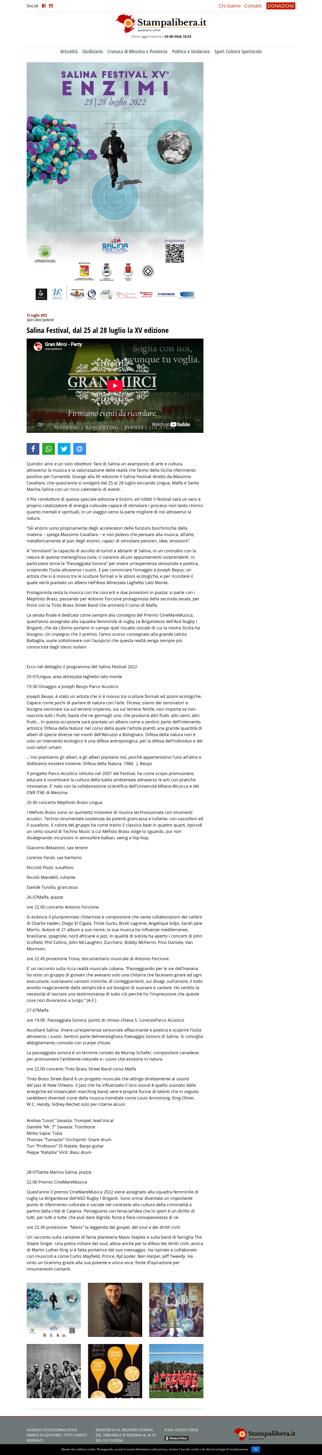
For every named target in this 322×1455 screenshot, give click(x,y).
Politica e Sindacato (191, 51)
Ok (255, 1449)
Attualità (69, 51)
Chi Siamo (230, 6)
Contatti (253, 6)
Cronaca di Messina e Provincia (137, 51)
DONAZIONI (281, 6)
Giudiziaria (92, 51)
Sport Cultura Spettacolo (238, 51)
